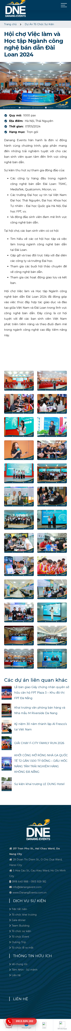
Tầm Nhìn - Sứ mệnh (24, 969)
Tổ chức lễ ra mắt (22, 947)
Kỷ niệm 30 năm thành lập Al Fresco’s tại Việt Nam (40, 726)
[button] (64, 5)
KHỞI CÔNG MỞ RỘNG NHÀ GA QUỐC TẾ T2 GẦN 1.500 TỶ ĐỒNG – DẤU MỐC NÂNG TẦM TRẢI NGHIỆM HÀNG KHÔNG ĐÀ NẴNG (41, 763)
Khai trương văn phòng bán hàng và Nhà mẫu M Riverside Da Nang (39, 710)
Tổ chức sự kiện (21, 931)
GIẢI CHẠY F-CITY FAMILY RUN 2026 (39, 743)
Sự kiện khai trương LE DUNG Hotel (39, 784)
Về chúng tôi (19, 964)
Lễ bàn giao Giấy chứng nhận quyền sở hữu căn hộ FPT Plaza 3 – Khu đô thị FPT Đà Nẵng (41, 692)
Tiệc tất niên (19, 909)
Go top (67, 1016)
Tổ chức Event (20, 936)
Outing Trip (19, 942)
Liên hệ (16, 975)
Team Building (20, 925)
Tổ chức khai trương (24, 914)
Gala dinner (19, 920)
